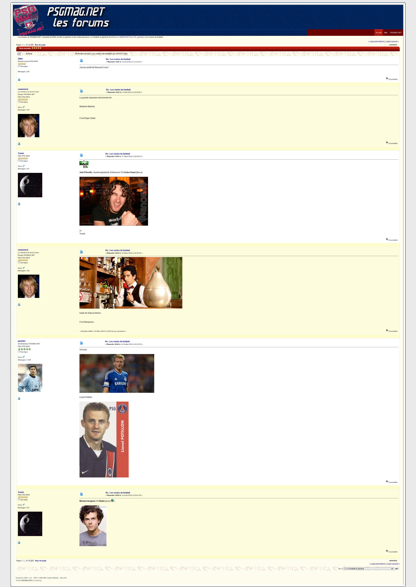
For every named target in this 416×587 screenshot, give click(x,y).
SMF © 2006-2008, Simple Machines (45, 578)
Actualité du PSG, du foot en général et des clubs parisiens (65, 37)
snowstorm (23, 89)
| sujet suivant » (392, 41)
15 (27, 45)
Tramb (21, 153)
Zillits (20, 59)
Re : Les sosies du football (118, 59)
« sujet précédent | (376, 41)
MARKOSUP (124, 37)
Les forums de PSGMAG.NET (29, 37)
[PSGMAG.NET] (396, 30)
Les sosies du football (154, 37)
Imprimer (393, 45)
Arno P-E (133, 37)
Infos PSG (63, 578)
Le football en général (99, 37)
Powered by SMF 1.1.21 (24, 578)
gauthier (140, 37)
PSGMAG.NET (26, 580)
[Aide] (386, 30)
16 (29, 45)
